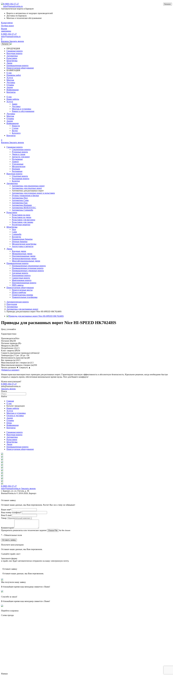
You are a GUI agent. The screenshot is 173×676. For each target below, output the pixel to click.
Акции (9, 87)
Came (14, 232)
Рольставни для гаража (22, 222)
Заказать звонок (8, 389)
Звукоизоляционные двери (24, 258)
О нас (9, 73)
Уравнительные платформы (24, 297)
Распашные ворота (20, 178)
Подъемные (17, 159)
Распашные (17, 171)
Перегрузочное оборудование (20, 68)
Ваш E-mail (6, 515)
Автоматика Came (20, 200)
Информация (12, 90)
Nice (14, 229)
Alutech (15, 161)
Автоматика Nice (20, 198)
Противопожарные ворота (24, 283)
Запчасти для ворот (21, 157)
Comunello (16, 234)
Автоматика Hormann (22, 205)
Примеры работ (13, 75)
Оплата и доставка (15, 415)
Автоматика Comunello (22, 210)
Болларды (16, 237)
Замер (14, 104)
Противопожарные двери (23, 256)
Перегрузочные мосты (22, 290)
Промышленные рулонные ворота (27, 268)
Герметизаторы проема (22, 295)
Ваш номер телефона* (11, 512)
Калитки (16, 181)
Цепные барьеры (19, 241)
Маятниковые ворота (21, 280)
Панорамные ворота (21, 275)
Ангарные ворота (20, 273)
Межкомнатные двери (22, 253)
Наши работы (12, 99)
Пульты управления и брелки (25, 195)
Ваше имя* (6, 509)
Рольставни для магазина (23, 220)
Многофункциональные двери (26, 261)
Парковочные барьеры (22, 239)
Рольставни (11, 58)
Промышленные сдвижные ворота (28, 270)
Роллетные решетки (21, 224)
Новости (16, 126)
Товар (3, 518)
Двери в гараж (18, 154)
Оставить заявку (9, 540)
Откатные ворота (20, 176)
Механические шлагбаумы (24, 244)
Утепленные (17, 164)
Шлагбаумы (11, 60)
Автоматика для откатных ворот (27, 188)
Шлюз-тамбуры (19, 292)
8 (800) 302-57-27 (11, 4)
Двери (9, 63)
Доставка (10, 82)
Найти (4, 396)
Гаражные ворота (14, 51)
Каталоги (16, 133)
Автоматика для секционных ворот (28, 186)
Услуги (9, 77)
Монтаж (10, 80)
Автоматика (12, 56)
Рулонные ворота (20, 152)
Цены (9, 423)
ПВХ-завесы (18, 285)
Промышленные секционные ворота (29, 266)
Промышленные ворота (17, 65)
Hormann (16, 169)
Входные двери (19, 251)
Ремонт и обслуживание (23, 111)
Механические (18, 166)
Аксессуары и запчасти (22, 246)
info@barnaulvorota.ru (13, 6)
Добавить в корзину (10, 370)
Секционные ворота (21, 149)
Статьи (15, 128)
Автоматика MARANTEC (24, 207)
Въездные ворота (14, 53)
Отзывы (10, 85)
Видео (15, 130)
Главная (10, 401)
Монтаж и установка (21, 109)
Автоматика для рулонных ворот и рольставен (33, 193)
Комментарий (7, 528)
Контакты (11, 92)
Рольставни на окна (21, 215)
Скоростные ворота (21, 278)
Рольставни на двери (21, 217)
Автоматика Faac (20, 203)
